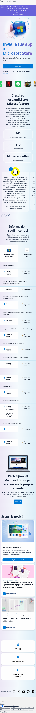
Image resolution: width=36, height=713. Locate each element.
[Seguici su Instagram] (28, 691)
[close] (32, 10)
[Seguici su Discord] (14, 691)
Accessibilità (3, 712)
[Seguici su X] (18, 691)
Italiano (2, 704)
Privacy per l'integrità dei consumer (10, 708)
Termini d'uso (24, 710)
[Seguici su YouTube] (23, 691)
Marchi (31, 710)
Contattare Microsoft (27, 708)
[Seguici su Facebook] (33, 691)
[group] (15, 189)
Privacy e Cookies (5, 710)
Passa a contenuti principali (8, 1)
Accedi (5, 73)
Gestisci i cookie (15, 710)
